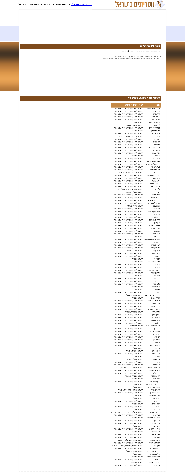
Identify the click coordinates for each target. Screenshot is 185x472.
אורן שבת (156, 446)
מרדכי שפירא (155, 306)
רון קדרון (157, 329)
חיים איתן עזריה (154, 462)
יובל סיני (157, 409)
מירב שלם (156, 234)
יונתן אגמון (156, 206)
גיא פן (158, 292)
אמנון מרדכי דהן (154, 147)
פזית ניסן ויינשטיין (154, 122)
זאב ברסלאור (155, 432)
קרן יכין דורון (156, 423)
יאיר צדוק (157, 465)
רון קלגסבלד (155, 172)
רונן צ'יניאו (156, 237)
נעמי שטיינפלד (155, 170)
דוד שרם (157, 407)
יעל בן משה (156, 181)
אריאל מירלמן (155, 440)
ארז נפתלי (156, 209)
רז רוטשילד (156, 278)
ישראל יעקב (156, 351)
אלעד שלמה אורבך (153, 108)
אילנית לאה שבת (154, 203)
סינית (135, 206)
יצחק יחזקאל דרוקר (153, 211)
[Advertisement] (84, 27)
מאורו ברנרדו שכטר (153, 326)
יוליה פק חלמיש (154, 429)
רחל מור (157, 323)
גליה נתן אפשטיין (154, 309)
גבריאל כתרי (155, 198)
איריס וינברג (156, 290)
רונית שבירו (156, 195)
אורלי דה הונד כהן (154, 262)
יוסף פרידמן (156, 312)
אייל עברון (156, 114)
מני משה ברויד (155, 345)
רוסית (135, 125)
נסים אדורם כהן (154, 111)
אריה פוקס (156, 178)
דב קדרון (157, 256)
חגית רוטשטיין (155, 393)
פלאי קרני (156, 159)
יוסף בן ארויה (155, 273)
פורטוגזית (133, 326)
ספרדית (134, 440)
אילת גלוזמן (156, 303)
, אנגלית (129, 125)
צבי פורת (157, 281)
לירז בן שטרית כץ (154, 200)
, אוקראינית (120, 368)
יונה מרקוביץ (155, 248)
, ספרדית (116, 189)
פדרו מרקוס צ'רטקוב (152, 451)
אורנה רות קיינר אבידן (152, 161)
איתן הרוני (156, 231)
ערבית (134, 189)
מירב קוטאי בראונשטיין (152, 239)
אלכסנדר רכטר (154, 443)
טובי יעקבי (156, 415)
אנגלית (134, 122)
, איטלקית (127, 440)
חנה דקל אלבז (155, 184)
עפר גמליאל (156, 119)
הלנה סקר (156, 284)
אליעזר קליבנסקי (154, 186)
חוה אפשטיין (155, 245)
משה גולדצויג (155, 404)
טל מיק (157, 189)
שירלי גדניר (156, 267)
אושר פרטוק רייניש (153, 457)
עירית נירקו (156, 398)
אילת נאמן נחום (154, 220)
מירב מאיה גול (155, 276)
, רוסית (128, 359)
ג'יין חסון (157, 125)
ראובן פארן (156, 315)
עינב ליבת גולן (155, 412)
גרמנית (134, 136)
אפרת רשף (156, 354)
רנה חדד (157, 192)
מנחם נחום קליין (154, 370)
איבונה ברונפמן (154, 225)
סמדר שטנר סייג (154, 387)
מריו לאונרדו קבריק (153, 270)
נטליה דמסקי (155, 359)
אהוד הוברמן (155, 320)
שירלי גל (157, 342)
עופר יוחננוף (156, 253)
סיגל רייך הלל (155, 167)
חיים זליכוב (156, 217)
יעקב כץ (157, 264)
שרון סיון (157, 223)
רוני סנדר (157, 337)
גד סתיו (157, 156)
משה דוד (157, 139)
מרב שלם (156, 373)
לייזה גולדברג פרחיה (153, 384)
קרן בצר (157, 348)
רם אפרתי (156, 242)
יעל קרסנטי (156, 317)
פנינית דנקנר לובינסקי (152, 295)
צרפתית (134, 295)
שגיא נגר (157, 437)
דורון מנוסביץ (155, 376)
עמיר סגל (157, 356)
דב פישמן (156, 340)
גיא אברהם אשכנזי (153, 175)
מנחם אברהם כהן (154, 301)
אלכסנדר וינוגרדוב (153, 368)
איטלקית (134, 412)
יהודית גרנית (155, 298)
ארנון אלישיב (155, 133)
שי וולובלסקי (155, 287)
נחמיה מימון (156, 117)
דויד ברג (157, 401)
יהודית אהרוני (155, 228)
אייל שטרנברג (155, 454)
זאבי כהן (157, 214)
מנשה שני (156, 365)
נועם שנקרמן (155, 131)
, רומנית (129, 189)
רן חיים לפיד (155, 460)
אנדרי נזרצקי (155, 390)
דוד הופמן (156, 334)
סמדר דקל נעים (154, 128)
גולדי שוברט (156, 153)
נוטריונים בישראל (81, 4)
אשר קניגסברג (155, 331)
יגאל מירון (156, 150)
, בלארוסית (128, 368)
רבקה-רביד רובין (154, 381)
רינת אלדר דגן (155, 448)
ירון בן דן (157, 421)
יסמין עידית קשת (154, 395)
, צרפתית (121, 136)
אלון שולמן (156, 142)
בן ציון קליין (156, 362)
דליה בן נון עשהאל (153, 418)
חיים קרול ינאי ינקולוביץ (152, 164)
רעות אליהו (156, 379)
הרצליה (140, 108)
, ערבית (128, 250)
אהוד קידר (156, 250)
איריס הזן (157, 145)
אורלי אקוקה (156, 434)
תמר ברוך (156, 136)
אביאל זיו (157, 259)
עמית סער (156, 426)
